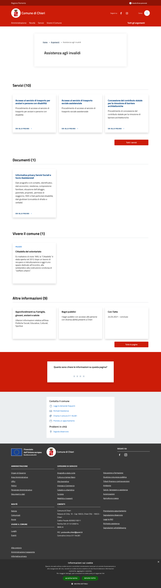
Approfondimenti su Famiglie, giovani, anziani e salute (30, 313)
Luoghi (14, 531)
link (103, 573)
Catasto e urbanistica (65, 489)
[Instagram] (126, 13)
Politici (14, 485)
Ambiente (107, 485)
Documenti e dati (18, 494)
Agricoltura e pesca (111, 498)
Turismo (60, 494)
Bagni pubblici (69, 312)
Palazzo (18, 246)
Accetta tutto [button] (71, 578)
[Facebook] (120, 13)
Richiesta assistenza (111, 523)
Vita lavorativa (63, 481)
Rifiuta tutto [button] (90, 578)
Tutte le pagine (131, 344)
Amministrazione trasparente (23, 552)
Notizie (14, 511)
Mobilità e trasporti (65, 498)
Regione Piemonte (18, 3)
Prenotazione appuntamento (114, 510)
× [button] (158, 562)
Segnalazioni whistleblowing (114, 527)
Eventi (13, 535)
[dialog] (80, 573)
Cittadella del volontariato (28, 251)
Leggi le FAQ (108, 519)
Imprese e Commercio (65, 485)
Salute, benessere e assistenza (115, 489)
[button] (80, 583)
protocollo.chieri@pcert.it (72, 532)
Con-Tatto (113, 312)
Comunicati (15, 515)
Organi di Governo (18, 473)
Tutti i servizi (131, 142)
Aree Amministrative (19, 477)
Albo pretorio (16, 547)
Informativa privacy (19, 556)
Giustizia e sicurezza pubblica (115, 477)
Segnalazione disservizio (113, 515)
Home (45, 42)
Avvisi (13, 519)
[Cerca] (147, 13)
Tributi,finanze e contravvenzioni (116, 481)
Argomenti (55, 42)
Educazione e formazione (113, 472)
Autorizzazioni (109, 494)
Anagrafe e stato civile (66, 473)
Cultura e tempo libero (66, 477)
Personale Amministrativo (21, 489)
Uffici (13, 481)
